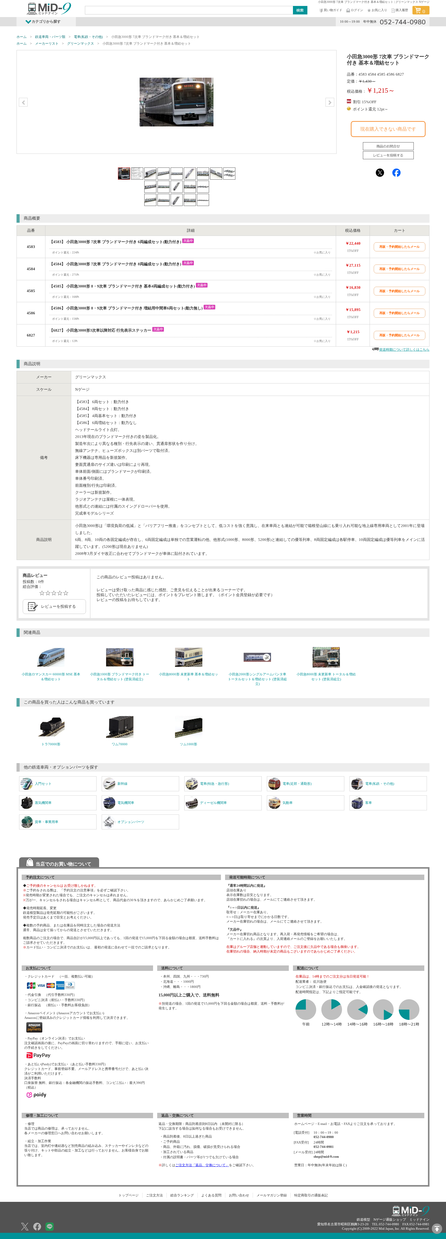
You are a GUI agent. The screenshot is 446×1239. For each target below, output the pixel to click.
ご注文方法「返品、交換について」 (202, 1165)
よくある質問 (211, 1195)
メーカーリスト (47, 43)
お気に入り (379, 10)
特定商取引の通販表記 (311, 1195)
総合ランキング (182, 1195)
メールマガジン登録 (272, 1195)
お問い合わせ (239, 1195)
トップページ (128, 1195)
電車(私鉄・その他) (88, 37)
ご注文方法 (154, 1195)
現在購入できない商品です (388, 129)
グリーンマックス (80, 43)
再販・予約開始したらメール (399, 247)
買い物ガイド (333, 10)
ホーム (22, 37)
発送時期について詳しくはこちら (404, 349)
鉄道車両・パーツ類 (50, 37)
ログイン (357, 10)
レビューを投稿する (58, 606)
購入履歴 (402, 10)
